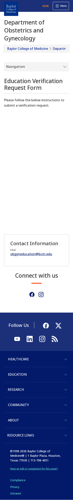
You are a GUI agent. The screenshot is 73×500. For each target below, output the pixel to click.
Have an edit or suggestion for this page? (34, 468)
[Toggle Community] (65, 405)
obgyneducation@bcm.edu (31, 254)
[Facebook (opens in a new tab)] (31, 294)
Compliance (18, 480)
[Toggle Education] (65, 374)
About (13, 420)
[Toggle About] (65, 420)
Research (16, 389)
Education (17, 374)
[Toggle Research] (65, 389)
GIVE (45, 6)
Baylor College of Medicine (27, 48)
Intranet (15, 493)
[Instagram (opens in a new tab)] (41, 294)
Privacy (14, 487)
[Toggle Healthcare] (65, 359)
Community (18, 405)
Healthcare (18, 359)
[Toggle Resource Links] (65, 435)
